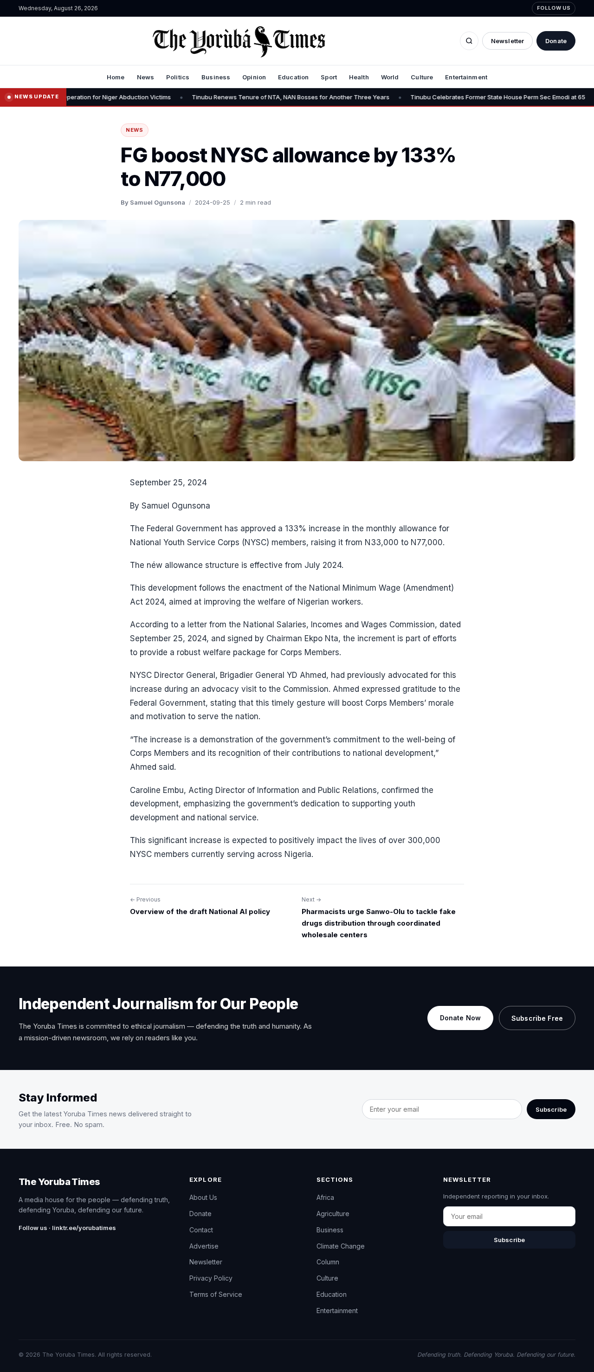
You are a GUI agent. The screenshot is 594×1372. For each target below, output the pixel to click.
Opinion (254, 77)
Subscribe (551, 1109)
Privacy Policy (210, 1278)
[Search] (469, 41)
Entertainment (466, 77)
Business (215, 77)
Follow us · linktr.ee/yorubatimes (67, 1227)
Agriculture (332, 1213)
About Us (203, 1197)
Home (116, 77)
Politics (177, 77)
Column (327, 1262)
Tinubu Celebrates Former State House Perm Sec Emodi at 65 (458, 97)
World (390, 77)
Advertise (204, 1246)
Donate (556, 41)
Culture (422, 77)
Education (293, 77)
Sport (329, 77)
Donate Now (460, 1018)
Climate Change (340, 1246)
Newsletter (507, 41)
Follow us (553, 8)
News (146, 77)
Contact (201, 1230)
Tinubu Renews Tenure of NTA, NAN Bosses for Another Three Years (251, 97)
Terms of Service (215, 1294)
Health (359, 77)
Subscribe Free (537, 1018)
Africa (325, 1197)
